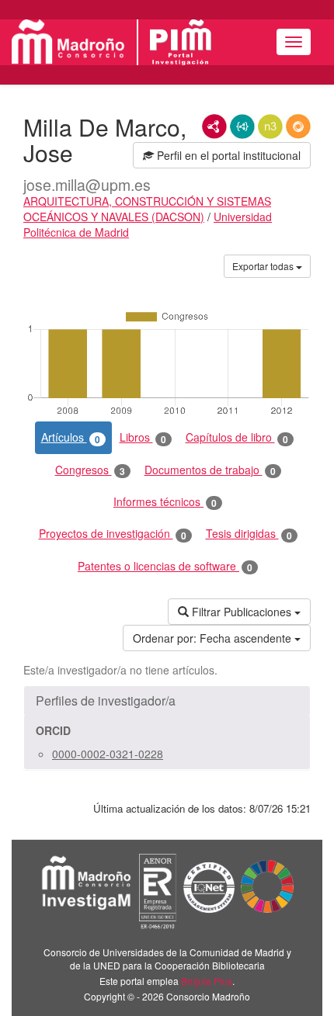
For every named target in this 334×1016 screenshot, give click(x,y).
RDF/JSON (298, 126)
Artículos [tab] (70, 437)
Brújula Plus (206, 980)
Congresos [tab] (90, 470)
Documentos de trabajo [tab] (210, 470)
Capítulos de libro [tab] (237, 437)
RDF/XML (214, 126)
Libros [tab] (143, 437)
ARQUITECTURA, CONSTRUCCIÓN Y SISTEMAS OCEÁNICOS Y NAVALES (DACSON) (147, 208)
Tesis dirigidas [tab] (249, 533)
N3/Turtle (270, 126)
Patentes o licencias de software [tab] (165, 566)
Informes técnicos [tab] (165, 502)
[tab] (167, 701)
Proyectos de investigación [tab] (112, 533)
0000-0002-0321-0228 (107, 753)
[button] (167, 701)
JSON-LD (242, 126)
